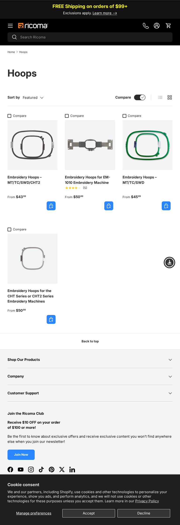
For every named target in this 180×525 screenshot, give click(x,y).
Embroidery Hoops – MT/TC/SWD (140, 180)
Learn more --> (105, 13)
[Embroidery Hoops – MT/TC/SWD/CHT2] (32, 145)
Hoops (23, 52)
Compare (123, 97)
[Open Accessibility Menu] (169, 262)
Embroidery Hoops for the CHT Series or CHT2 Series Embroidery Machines (30, 295)
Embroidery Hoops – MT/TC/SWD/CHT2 (25, 180)
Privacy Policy (147, 501)
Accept (89, 513)
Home (11, 52)
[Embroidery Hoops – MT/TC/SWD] (147, 145)
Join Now (21, 454)
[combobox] (90, 37)
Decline (143, 513)
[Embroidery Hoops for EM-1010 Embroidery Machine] (90, 145)
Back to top (90, 341)
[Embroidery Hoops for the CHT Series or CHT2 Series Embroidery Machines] (32, 259)
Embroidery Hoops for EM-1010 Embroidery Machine (87, 180)
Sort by (14, 97)
